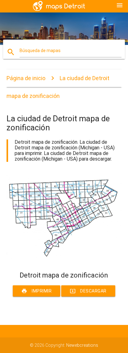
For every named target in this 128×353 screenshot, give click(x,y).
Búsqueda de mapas (40, 50)
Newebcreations (82, 345)
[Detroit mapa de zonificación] (64, 260)
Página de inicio (26, 78)
